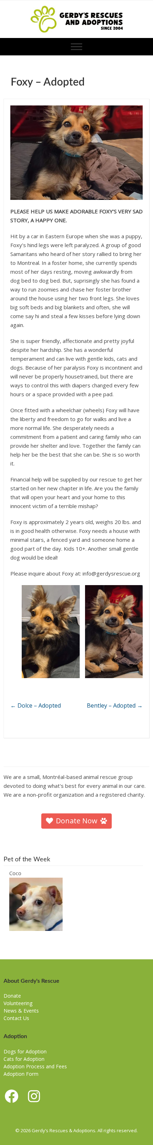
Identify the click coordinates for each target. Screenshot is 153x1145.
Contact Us (16, 1018)
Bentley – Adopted (115, 705)
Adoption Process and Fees (35, 1066)
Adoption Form (21, 1073)
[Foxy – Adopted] (76, 152)
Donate (12, 995)
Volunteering (18, 1003)
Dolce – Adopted (35, 705)
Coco (15, 873)
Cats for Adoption (24, 1059)
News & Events (21, 1010)
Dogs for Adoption (25, 1051)
